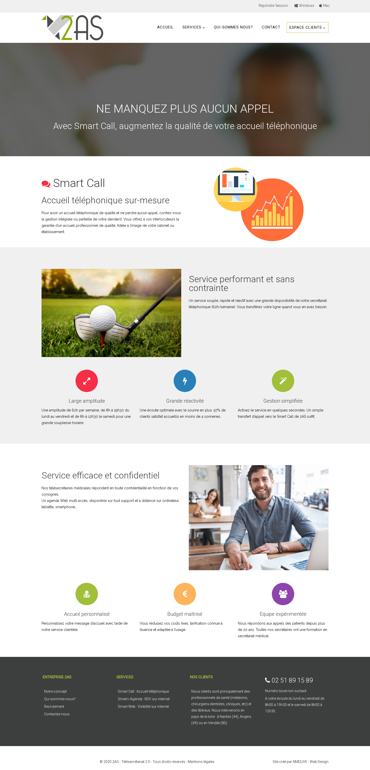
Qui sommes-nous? (60, 699)
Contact (271, 27)
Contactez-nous (56, 714)
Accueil (165, 27)
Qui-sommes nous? (233, 27)
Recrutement (54, 706)
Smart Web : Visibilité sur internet (143, 706)
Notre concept (55, 691)
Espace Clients (305, 27)
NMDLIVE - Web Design (310, 762)
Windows (306, 6)
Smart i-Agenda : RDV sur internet (144, 699)
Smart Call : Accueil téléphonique (143, 691)
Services (191, 27)
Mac (326, 6)
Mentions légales (201, 762)
